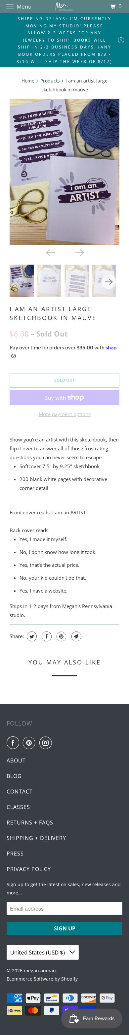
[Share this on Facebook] (46, 636)
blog (14, 776)
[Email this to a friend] (75, 636)
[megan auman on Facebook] (14, 742)
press (15, 853)
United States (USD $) (38, 952)
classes (18, 807)
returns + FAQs (30, 822)
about (16, 760)
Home (28, 81)
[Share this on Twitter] (31, 636)
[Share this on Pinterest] (60, 636)
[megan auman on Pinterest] (30, 742)
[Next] (79, 252)
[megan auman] (64, 6)
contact (20, 791)
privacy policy (29, 869)
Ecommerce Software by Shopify (42, 979)
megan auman (40, 970)
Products (50, 81)
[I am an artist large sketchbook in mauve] (64, 172)
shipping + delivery (36, 838)
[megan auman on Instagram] (47, 742)
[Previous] (50, 252)
